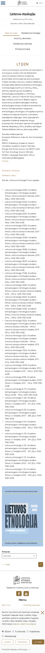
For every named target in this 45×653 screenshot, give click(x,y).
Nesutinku (22, 642)
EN (25, 64)
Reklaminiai (10, 636)
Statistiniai (35, 631)
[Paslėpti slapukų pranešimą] (42, 613)
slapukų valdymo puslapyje (24, 624)
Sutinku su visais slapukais (38, 641)
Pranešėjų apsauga (31, 605)
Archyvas (6, 552)
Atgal (7, 564)
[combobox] (19, 555)
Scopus (5, 161)
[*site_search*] (37, 3)
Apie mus (6, 605)
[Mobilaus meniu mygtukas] (3, 3)
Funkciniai (20, 631)
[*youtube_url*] (26, 593)
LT (18, 64)
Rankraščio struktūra (11, 171)
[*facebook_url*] (19, 593)
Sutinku (7, 642)
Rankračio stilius (9, 175)
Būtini (8, 631)
